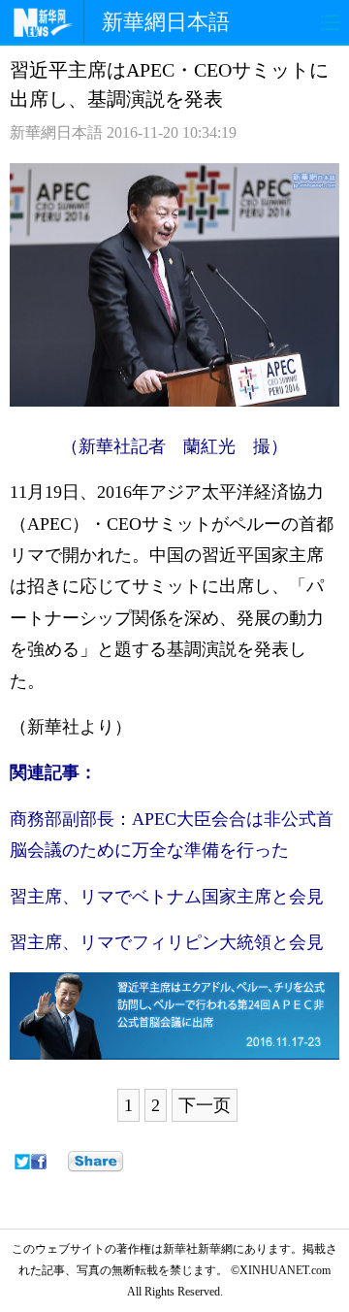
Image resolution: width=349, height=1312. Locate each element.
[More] (95, 1161)
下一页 (204, 1105)
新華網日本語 (166, 22)
